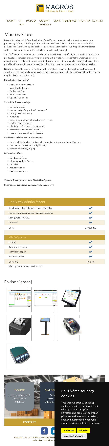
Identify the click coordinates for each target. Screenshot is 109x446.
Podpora (84, 20)
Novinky (11, 20)
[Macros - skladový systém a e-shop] (54, 8)
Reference (69, 20)
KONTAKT (29, 422)
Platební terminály (44, 22)
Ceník (57, 20)
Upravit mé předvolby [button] (74, 436)
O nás (21, 22)
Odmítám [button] (83, 430)
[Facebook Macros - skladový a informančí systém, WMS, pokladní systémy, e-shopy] (44, 430)
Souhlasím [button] (69, 430)
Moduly (31, 20)
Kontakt (97, 20)
